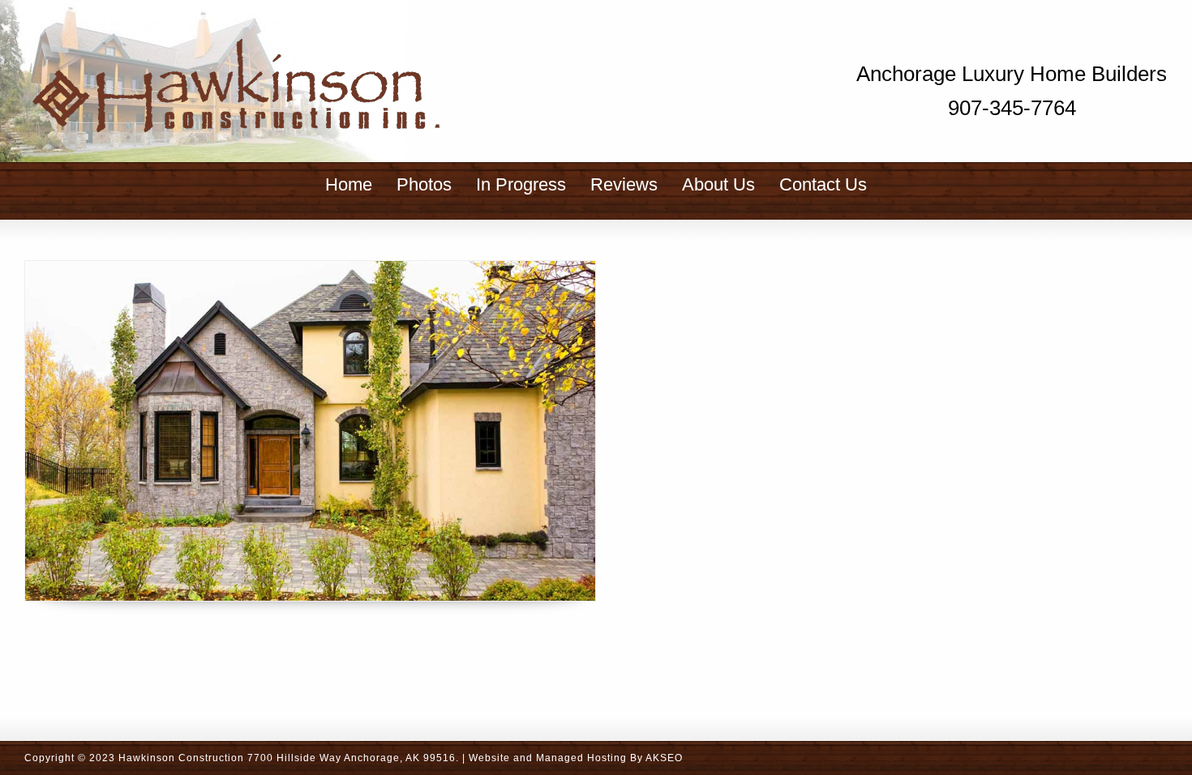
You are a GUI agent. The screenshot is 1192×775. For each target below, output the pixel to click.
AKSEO (664, 758)
